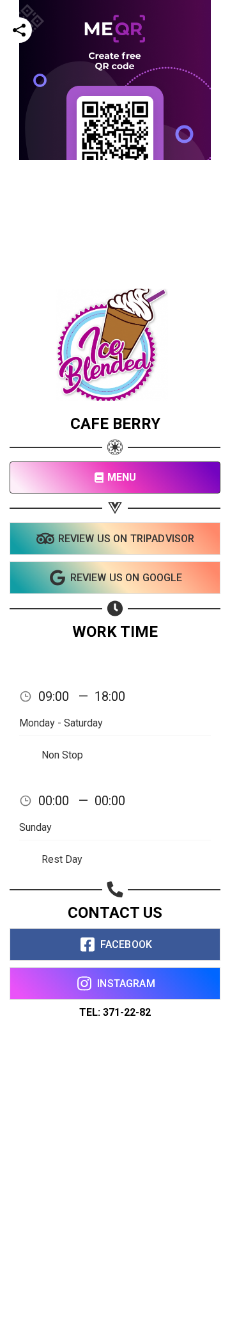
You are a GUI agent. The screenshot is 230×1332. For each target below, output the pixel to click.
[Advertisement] (115, 275)
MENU (122, 477)
